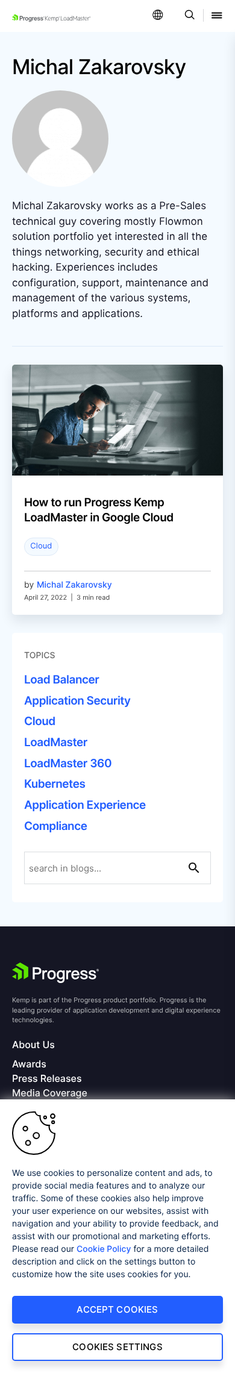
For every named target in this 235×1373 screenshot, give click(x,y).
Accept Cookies (117, 1309)
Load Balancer (61, 679)
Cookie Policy (104, 1249)
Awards (29, 1064)
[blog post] (117, 420)
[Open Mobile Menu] (217, 16)
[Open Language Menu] (158, 16)
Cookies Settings (117, 1347)
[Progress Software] (55, 973)
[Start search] (194, 868)
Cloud (41, 546)
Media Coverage (49, 1093)
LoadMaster (55, 742)
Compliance (55, 826)
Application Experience (85, 805)
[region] (117, 1236)
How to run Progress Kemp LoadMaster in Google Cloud (99, 509)
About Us (33, 1045)
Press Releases (46, 1078)
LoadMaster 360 (67, 763)
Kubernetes (54, 784)
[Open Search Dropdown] (188, 16)
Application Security (77, 701)
